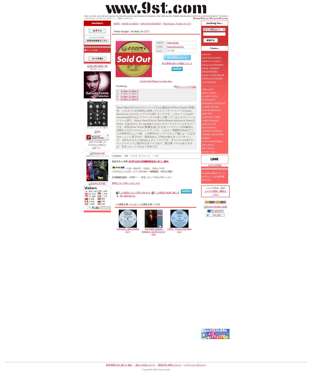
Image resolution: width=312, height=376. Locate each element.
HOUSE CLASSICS (130, 24)
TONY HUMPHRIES (213, 141)
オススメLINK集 (214, 165)
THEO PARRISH (211, 121)
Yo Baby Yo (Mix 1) (129, 91)
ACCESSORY (209, 82)
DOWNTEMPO (210, 72)
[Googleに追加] (215, 216)
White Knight (173, 43)
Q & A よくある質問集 (214, 176)
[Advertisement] (157, 268)
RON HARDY (209, 93)
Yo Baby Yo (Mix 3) (129, 96)
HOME (117, 24)
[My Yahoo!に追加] (215, 212)
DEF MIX (207, 114)
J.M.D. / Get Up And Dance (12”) (179, 230)
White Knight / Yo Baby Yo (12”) (177, 24)
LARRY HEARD (211, 107)
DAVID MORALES (212, 110)
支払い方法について (145, 365)
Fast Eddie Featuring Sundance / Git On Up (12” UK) (153, 232)
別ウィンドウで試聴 (186, 87)
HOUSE (207, 54)
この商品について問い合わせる (135, 192)
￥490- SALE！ (210, 152)
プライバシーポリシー (195, 365)
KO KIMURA (209, 127)
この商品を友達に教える (167, 192)
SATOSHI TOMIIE (212, 117)
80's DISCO (208, 145)
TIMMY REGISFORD (213, 134)
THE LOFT (208, 89)
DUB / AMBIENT (211, 68)
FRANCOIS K (209, 124)
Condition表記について (214, 173)
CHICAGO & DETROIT (150, 24)
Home (198, 19)
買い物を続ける (127, 196)
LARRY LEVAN (210, 96)
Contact (215, 19)
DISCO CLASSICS (212, 61)
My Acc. (206, 19)
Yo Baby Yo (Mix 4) (129, 99)
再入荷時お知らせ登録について (177, 63)
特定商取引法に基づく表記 (119, 365)
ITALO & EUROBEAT (213, 65)
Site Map (224, 19)
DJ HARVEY (209, 100)
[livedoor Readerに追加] (215, 207)
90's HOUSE (209, 148)
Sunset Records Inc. (175, 47)
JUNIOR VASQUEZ (212, 131)
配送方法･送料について (169, 365)
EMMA (206, 138)
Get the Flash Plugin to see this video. (156, 81)
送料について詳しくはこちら (126, 183)
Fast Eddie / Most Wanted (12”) (128, 230)
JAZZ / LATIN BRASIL (214, 75)
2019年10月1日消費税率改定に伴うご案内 (148, 161)
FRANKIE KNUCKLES (214, 103)
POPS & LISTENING (213, 78)
